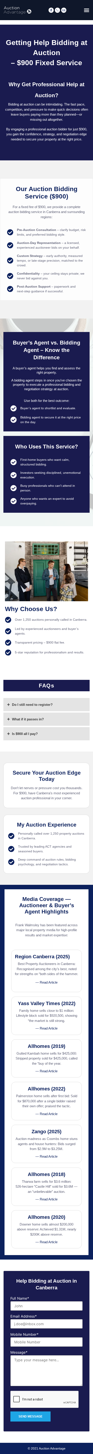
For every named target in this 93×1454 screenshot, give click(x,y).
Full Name (19, 1298)
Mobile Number (24, 1334)
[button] (86, 10)
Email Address (23, 1316)
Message (18, 1352)
